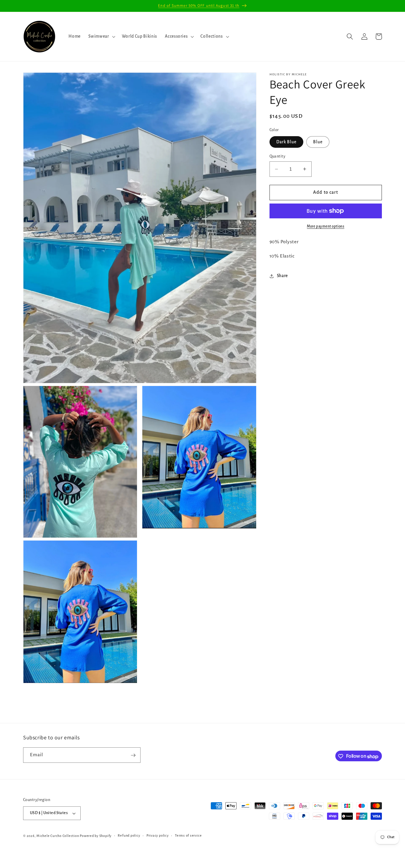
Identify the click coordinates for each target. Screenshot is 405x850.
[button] (101, 36)
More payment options (325, 226)
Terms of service (188, 836)
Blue (318, 142)
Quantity (278, 156)
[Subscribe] (133, 755)
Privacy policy (157, 836)
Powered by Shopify (95, 836)
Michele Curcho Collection (57, 836)
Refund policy (129, 836)
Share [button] (282, 276)
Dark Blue (286, 142)
